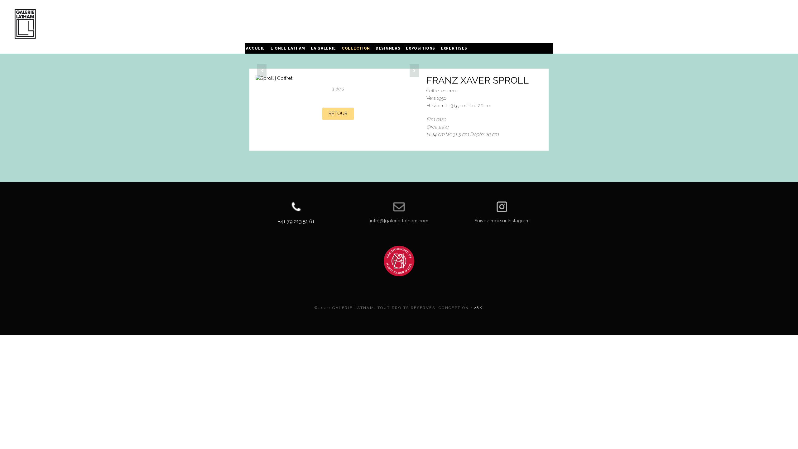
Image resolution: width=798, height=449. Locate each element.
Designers (388, 48)
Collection (356, 48)
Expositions (420, 48)
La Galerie (323, 48)
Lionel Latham (288, 48)
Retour (338, 113)
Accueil (255, 48)
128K (477, 308)
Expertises (454, 48)
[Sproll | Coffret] (338, 78)
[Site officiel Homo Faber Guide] (399, 261)
